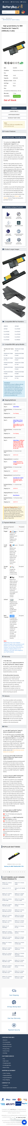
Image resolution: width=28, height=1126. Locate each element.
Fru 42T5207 (17, 331)
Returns (17, 196)
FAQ (4, 1058)
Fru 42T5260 (6, 339)
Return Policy (6, 1067)
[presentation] (14, 108)
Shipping (24, 2)
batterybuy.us (13, 1109)
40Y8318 (6, 326)
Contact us (6, 2)
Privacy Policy (6, 1048)
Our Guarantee (6, 1042)
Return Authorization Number (10, 1087)
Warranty (6, 198)
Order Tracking (15, 2)
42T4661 (6, 328)
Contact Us (5, 1085)
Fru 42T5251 (17, 337)
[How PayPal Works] (21, 1103)
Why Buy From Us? (7, 1046)
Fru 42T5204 (6, 331)
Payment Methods (7, 1077)
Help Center (6, 1061)
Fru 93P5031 (17, 339)
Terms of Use (6, 1051)
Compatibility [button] (14, 111)
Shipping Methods (7, 1075)
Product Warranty (7, 1044)
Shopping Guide (7, 1063)
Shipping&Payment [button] (14, 114)
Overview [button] (14, 108)
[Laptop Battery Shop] (14, 6)
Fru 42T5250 (6, 337)
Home (3, 18)
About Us (5, 1040)
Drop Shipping (6, 1079)
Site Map (5, 1053)
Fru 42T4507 (17, 328)
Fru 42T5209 (17, 334)
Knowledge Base (7, 1065)
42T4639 (17, 326)
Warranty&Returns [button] (14, 118)
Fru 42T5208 (6, 334)
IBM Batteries (9, 18)
